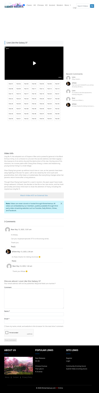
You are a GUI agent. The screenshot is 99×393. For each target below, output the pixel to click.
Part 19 (42, 94)
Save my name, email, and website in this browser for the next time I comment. (35, 326)
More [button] (67, 5)
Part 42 (57, 109)
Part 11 (34, 89)
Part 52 (26, 118)
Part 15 (11, 94)
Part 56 (57, 118)
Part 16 (19, 94)
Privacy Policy (27, 377)
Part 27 (49, 99)
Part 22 (11, 99)
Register (69, 358)
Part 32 (34, 104)
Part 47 (42, 114)
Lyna (73, 77)
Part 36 (11, 109)
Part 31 (26, 104)
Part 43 (11, 114)
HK (34, 5)
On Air (37, 361)
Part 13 (49, 89)
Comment (8, 287)
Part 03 (26, 84)
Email (6, 319)
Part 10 (26, 89)
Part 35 (57, 104)
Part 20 (49, 94)
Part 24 (26, 99)
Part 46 (34, 114)
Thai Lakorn (39, 369)
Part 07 (57, 84)
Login (75, 7)
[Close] (61, 203)
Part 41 (49, 109)
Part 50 (11, 118)
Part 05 (42, 84)
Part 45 (26, 114)
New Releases (40, 358)
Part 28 (57, 99)
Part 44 (19, 114)
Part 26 (42, 99)
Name (6, 311)
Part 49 (57, 114)
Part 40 (42, 109)
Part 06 (49, 84)
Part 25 (34, 99)
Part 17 (26, 94)
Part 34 (49, 104)
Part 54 (42, 118)
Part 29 (11, 104)
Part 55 (49, 118)
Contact (16, 377)
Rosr (73, 98)
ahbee (74, 83)
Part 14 (57, 89)
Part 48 (49, 114)
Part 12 (42, 89)
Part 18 (34, 94)
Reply (13, 246)
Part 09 (19, 89)
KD (46, 5)
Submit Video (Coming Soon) (76, 369)
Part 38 (26, 109)
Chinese (40, 5)
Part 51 (19, 118)
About (7, 377)
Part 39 (34, 109)
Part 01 (11, 84)
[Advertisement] (49, 24)
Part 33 (42, 104)
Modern (60, 5)
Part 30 (19, 104)
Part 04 (34, 84)
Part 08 (11, 89)
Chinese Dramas (41, 366)
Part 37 (19, 109)
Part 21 (57, 94)
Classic (29, 5)
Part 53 (34, 118)
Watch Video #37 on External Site (34, 195)
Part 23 (19, 99)
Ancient (52, 5)
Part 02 (19, 84)
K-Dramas (38, 372)
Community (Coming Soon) (76, 366)
